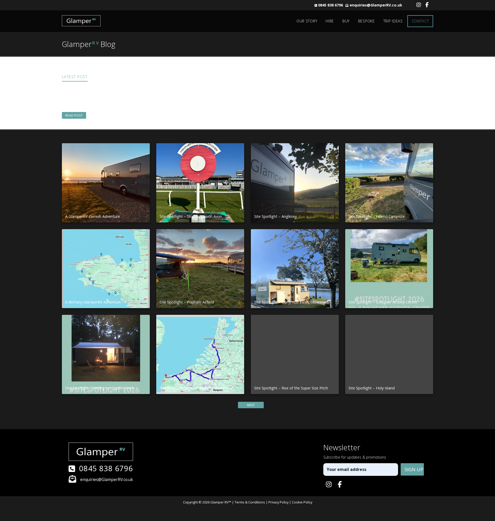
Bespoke (366, 21)
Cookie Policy (302, 502)
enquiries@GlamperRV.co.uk (376, 5)
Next (251, 405)
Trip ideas (393, 21)
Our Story (306, 21)
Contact (420, 21)
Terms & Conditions (250, 502)
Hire (330, 21)
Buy (346, 21)
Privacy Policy (278, 502)
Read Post (74, 115)
